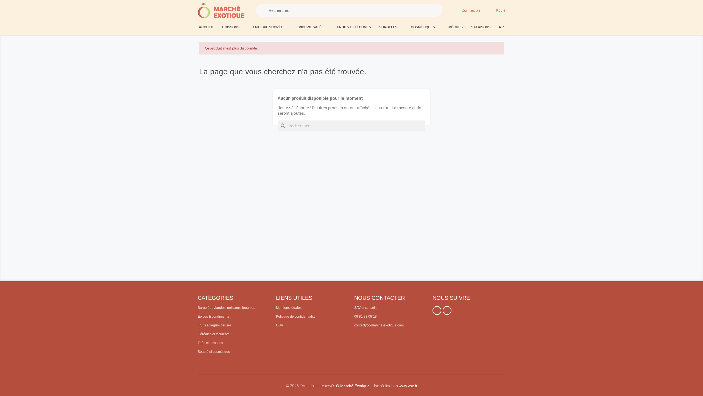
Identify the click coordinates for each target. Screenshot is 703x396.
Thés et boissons (210, 343)
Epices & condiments (213, 316)
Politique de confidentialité (296, 316)
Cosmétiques (423, 27)
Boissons (230, 27)
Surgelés (388, 27)
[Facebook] (437, 310)
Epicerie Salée (310, 27)
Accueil (206, 27)
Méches (455, 27)
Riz (501, 27)
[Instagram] (447, 310)
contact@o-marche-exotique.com (379, 325)
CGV (279, 325)
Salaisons (480, 27)
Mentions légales (289, 308)
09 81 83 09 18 (365, 316)
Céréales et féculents (213, 334)
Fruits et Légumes (354, 27)
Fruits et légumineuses (214, 325)
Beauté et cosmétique (214, 352)
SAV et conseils (365, 308)
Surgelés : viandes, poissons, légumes (226, 308)
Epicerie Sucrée (268, 27)
